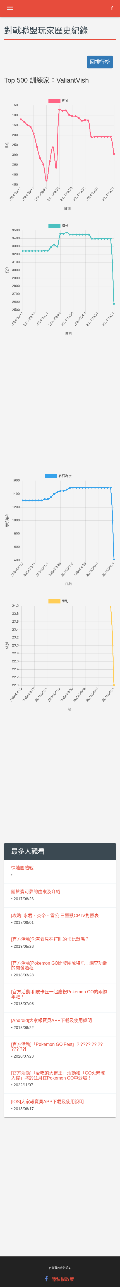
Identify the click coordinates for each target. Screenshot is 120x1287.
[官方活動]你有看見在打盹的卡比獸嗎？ (50, 939)
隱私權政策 (63, 1279)
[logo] (49, 7)
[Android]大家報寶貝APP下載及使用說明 (51, 1020)
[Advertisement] (60, 397)
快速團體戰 (22, 867)
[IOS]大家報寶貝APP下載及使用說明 (47, 1101)
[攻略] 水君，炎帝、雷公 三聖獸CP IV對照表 (55, 915)
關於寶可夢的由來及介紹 (35, 891)
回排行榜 (100, 62)
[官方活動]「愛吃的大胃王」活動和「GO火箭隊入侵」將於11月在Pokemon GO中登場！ (58, 1075)
